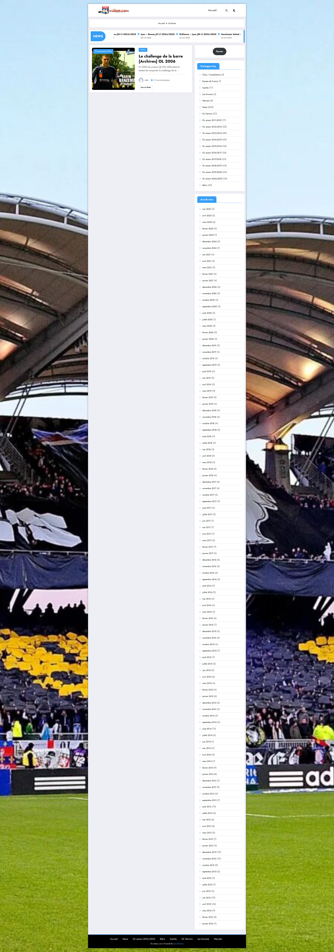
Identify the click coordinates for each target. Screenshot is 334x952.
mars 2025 (207, 222)
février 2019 (207, 397)
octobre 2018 (208, 423)
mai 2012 (206, 897)
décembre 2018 (209, 410)
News (204, 107)
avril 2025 (206, 215)
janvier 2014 (207, 774)
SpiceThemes (178, 943)
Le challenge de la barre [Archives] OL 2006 (161, 59)
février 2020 (207, 332)
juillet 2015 (207, 663)
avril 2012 (206, 904)
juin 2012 (206, 891)
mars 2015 (207, 683)
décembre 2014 (209, 702)
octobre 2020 (208, 299)
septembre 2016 (209, 579)
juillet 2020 (207, 319)
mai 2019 (206, 377)
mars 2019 (207, 390)
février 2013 (207, 839)
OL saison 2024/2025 (212, 178)
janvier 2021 (207, 280)
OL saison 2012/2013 (212, 126)
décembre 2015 (209, 631)
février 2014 (207, 767)
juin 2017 (206, 520)
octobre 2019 (208, 358)
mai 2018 (206, 449)
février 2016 (207, 618)
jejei (146, 80)
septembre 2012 (209, 871)
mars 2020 (207, 325)
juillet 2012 (207, 884)
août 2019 (206, 371)
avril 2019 (206, 384)
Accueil (212, 10)
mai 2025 (206, 209)
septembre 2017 (209, 501)
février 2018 (207, 468)
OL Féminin (207, 113)
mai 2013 (206, 819)
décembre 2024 (209, 241)
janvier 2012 (207, 923)
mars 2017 (206, 540)
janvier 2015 (207, 696)
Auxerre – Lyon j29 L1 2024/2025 (235, 34)
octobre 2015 (208, 644)
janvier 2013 (207, 845)
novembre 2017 (209, 488)
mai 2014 (206, 748)
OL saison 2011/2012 (212, 120)
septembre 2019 (209, 364)
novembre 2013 (209, 787)
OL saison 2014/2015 (212, 139)
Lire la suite (146, 87)
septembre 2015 (209, 650)
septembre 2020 (209, 306)
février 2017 (207, 546)
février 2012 (207, 917)
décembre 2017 (209, 481)
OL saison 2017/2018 (211, 159)
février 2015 (207, 689)
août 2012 (206, 878)
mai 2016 (206, 598)
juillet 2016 (207, 592)
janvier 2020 (208, 338)
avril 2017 (206, 533)
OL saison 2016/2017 (212, 152)
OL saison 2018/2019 (212, 165)
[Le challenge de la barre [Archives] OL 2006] (113, 68)
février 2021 (207, 274)
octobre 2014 (208, 715)
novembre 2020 (209, 293)
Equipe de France (210, 81)
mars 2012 (207, 910)
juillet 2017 (207, 514)
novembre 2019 (209, 352)
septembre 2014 (209, 722)
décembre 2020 (209, 287)
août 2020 (207, 313)
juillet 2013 (207, 813)
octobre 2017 (208, 494)
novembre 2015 (209, 637)
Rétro (143, 50)
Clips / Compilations (211, 74)
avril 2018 (206, 455)
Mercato (206, 100)
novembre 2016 (209, 566)
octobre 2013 (208, 793)
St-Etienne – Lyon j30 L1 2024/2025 (126, 34)
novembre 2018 (209, 416)
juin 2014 (206, 741)
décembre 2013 (209, 780)
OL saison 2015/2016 (212, 146)
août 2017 (206, 507)
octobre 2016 (208, 572)
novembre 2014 (209, 709)
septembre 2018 (209, 429)
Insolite (205, 87)
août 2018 (206, 436)
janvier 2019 (207, 403)
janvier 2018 (207, 475)
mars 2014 (207, 761)
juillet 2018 (207, 442)
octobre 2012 (208, 865)
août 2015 (206, 657)
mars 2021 (207, 267)
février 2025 (207, 228)
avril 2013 (206, 826)
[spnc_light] (234, 10)
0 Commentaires (162, 80)
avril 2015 (206, 676)
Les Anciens (207, 94)
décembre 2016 (209, 559)
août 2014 (206, 728)
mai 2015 (206, 670)
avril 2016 (206, 605)
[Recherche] (226, 10)
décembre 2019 (209, 345)
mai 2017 (206, 527)
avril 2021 (206, 261)
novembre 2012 (209, 858)
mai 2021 (206, 254)
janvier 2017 (207, 553)
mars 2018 (207, 462)
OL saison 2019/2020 (212, 172)
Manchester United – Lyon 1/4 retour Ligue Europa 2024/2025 (181, 34)
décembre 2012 (209, 852)
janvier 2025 (208, 234)
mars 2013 (207, 832)
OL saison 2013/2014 (212, 133)
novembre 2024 (209, 248)
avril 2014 (206, 754)
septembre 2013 (209, 800)
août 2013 (206, 806)
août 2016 (206, 585)
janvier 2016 (207, 624)
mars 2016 (207, 611)
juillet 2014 (207, 735)
